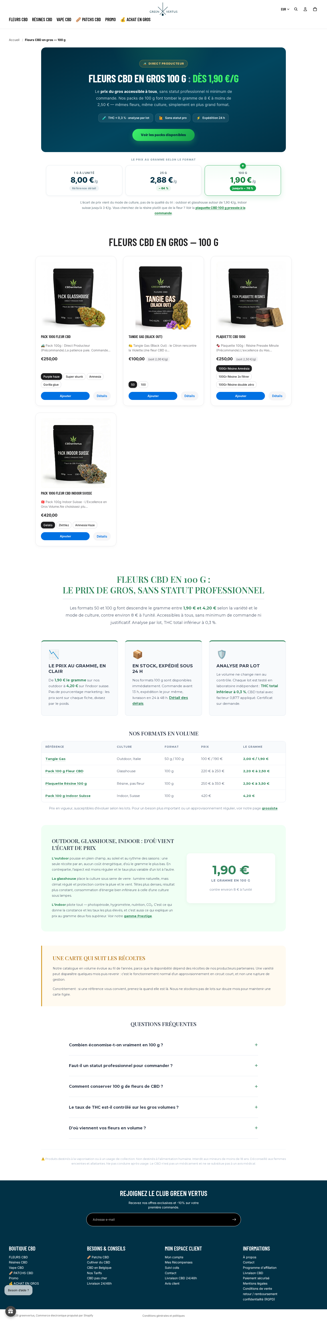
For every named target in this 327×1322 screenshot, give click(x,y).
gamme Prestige (138, 916)
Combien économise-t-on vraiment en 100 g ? (116, 1045)
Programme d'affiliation (260, 1267)
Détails (102, 396)
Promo (13, 1278)
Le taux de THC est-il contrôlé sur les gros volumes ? (124, 1107)
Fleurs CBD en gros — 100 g (45, 40)
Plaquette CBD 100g (230, 336)
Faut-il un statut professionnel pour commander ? (121, 1065)
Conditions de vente (257, 1288)
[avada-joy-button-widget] (10, 1311)
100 (143, 384)
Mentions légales (255, 1283)
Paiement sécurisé (256, 1278)
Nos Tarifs (94, 1273)
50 (133, 384)
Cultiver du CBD (98, 1262)
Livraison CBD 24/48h (181, 1278)
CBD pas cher (97, 1278)
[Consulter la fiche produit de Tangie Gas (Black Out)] (163, 297)
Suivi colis (172, 1267)
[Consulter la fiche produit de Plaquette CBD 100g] (251, 297)
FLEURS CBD (18, 1257)
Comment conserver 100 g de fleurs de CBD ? (116, 1086)
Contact (170, 1273)
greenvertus (26, 1315)
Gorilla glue (51, 384)
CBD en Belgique (99, 1267)
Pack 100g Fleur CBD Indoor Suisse (66, 493)
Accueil (14, 40)
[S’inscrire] (234, 1219)
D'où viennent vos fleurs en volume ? (107, 1128)
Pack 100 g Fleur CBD (64, 771)
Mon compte (174, 1257)
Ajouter (65, 396)
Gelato (47, 525)
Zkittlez (64, 525)
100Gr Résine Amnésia (234, 368)
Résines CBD (18, 1262)
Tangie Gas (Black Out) (145, 336)
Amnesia (95, 376)
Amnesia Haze (85, 525)
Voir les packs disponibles (163, 135)
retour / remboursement (260, 1294)
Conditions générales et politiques (163, 1315)
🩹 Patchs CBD (98, 1257)
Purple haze (51, 376)
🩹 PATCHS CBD (21, 1273)
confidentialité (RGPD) (259, 1299)
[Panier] (315, 9)
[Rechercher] (296, 9)
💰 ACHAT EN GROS (24, 1283)
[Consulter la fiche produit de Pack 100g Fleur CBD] (76, 297)
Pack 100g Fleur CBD (56, 336)
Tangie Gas (55, 759)
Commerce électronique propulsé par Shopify (64, 1315)
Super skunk (74, 376)
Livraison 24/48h (99, 1283)
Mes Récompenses (178, 1262)
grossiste (270, 808)
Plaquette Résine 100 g (66, 783)
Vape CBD (16, 1267)
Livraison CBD (253, 1273)
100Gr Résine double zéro (236, 384)
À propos (249, 1257)
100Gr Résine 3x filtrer (234, 376)
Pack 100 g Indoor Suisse (68, 796)
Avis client (172, 1283)
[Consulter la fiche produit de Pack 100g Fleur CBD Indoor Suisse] (76, 453)
